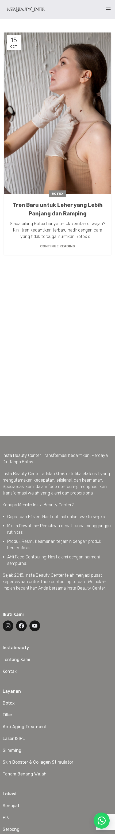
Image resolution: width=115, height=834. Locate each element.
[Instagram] (8, 625)
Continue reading (57, 246)
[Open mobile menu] (108, 9)
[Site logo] (25, 9)
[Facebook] (21, 625)
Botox (57, 194)
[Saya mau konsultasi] (102, 821)
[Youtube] (34, 625)
